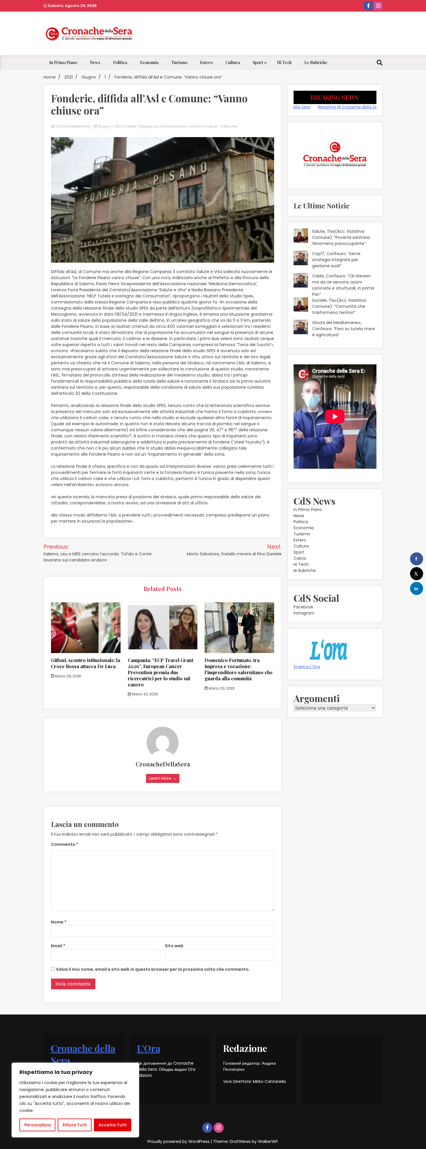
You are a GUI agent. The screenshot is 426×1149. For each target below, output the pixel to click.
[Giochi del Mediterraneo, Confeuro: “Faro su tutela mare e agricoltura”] (301, 328)
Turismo (179, 62)
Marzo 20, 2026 (144, 694)
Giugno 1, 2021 (110, 126)
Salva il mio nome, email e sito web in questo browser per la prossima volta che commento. (153, 969)
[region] (75, 1100)
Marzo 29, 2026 (67, 676)
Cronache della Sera (83, 1054)
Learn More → (162, 778)
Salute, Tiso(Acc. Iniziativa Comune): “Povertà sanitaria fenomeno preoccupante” (341, 237)
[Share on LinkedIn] (416, 588)
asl (155, 126)
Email (58, 946)
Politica (120, 62)
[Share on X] (416, 573)
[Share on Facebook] (416, 559)
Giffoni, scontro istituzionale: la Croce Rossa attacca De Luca (85, 663)
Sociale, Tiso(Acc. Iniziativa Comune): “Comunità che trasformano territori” (339, 306)
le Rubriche (315, 62)
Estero (206, 62)
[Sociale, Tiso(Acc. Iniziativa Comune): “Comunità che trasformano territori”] (301, 305)
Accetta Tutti (112, 1125)
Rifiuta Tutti (75, 1125)
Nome (58, 922)
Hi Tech (284, 62)
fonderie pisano (173, 126)
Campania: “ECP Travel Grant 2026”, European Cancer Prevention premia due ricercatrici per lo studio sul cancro (160, 672)
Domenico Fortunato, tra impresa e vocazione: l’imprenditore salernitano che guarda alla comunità (239, 669)
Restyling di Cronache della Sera (323, 107)
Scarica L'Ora (307, 667)
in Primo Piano (63, 62)
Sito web (174, 946)
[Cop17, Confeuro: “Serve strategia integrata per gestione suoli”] (301, 259)
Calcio (300, 558)
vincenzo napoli (203, 126)
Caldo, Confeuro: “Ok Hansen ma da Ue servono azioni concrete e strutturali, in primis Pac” (343, 285)
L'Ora (148, 1048)
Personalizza (37, 1125)
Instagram (304, 613)
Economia (149, 62)
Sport (258, 62)
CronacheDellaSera (72, 126)
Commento (64, 844)
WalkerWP (268, 1141)
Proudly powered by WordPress (179, 1141)
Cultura (232, 62)
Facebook (303, 607)
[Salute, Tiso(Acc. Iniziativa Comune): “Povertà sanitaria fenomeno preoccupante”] (301, 236)
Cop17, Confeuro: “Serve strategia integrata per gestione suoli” (336, 260)
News (95, 62)
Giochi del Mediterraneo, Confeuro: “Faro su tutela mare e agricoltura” (343, 329)
